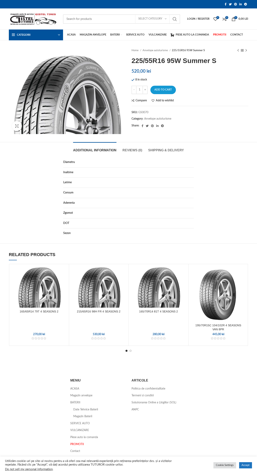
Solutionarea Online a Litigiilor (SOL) (154, 402)
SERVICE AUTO (80, 423)
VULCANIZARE (79, 430)
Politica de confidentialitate (148, 388)
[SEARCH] (175, 19)
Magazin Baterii (82, 416)
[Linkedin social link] (240, 4)
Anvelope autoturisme (155, 50)
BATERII (75, 402)
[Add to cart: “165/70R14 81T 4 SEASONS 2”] (183, 281)
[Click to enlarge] (17, 126)
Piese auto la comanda (84, 437)
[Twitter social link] (230, 4)
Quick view (64, 290)
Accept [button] (246, 465)
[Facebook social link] (225, 4)
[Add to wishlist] (64, 272)
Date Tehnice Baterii (85, 409)
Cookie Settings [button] (225, 465)
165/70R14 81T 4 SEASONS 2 (158, 311)
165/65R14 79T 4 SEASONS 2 (39, 311)
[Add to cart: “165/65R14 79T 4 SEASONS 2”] (64, 281)
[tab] (94, 148)
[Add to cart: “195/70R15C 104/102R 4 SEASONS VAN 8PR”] (243, 281)
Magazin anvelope (81, 395)
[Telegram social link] (245, 4)
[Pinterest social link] (235, 4)
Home (135, 50)
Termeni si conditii (143, 395)
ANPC (135, 409)
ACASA (74, 388)
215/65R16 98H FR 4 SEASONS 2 (98, 311)
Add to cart (163, 89)
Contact (75, 451)
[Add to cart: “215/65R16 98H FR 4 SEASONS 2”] (123, 281)
